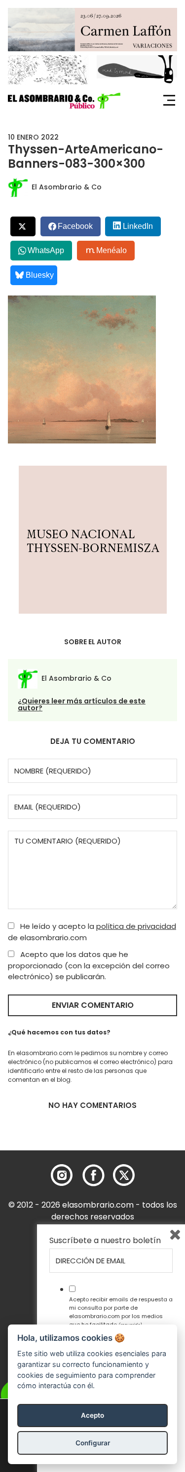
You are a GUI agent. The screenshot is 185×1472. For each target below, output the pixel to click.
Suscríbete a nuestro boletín (105, 1241)
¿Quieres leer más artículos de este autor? (82, 704)
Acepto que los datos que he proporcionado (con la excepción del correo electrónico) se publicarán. (89, 965)
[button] (64, 101)
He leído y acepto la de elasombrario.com (92, 932)
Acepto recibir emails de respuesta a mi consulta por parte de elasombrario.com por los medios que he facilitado (121, 1311)
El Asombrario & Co (67, 187)
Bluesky (40, 275)
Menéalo (111, 250)
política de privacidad (136, 926)
